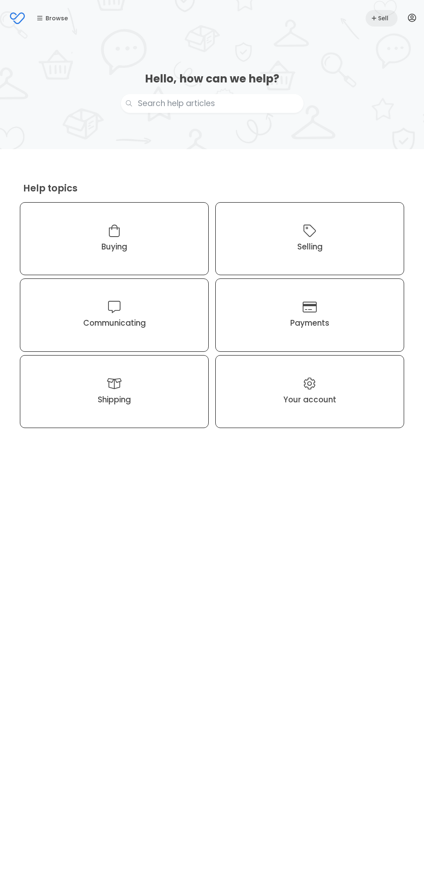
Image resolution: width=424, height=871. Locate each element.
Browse (57, 18)
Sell (383, 18)
